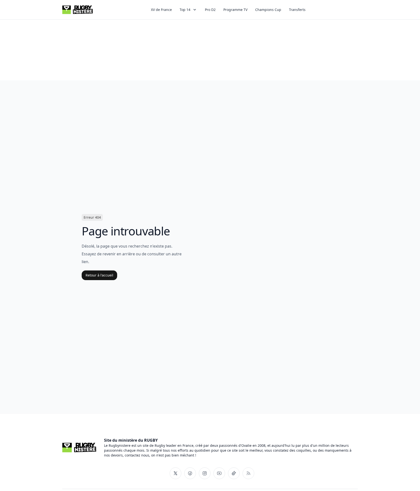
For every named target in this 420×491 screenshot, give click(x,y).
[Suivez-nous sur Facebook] (190, 473)
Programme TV (235, 9)
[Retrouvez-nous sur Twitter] (175, 473)
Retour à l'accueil (99, 275)
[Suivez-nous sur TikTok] (234, 473)
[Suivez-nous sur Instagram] (204, 473)
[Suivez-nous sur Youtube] (219, 473)
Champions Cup (268, 9)
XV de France (161, 9)
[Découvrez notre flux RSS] (248, 473)
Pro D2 (210, 9)
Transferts (297, 9)
